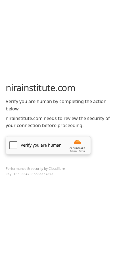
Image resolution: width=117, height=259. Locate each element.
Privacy (73, 151)
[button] (48, 145)
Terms (82, 151)
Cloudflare (57, 168)
